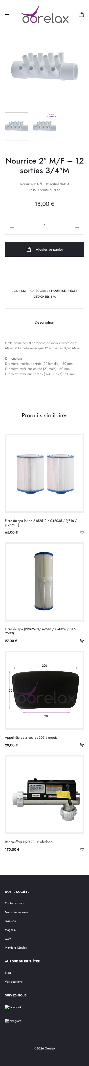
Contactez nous (14, 903)
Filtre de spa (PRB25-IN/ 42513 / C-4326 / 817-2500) (40, 631)
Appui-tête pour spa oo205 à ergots (31, 737)
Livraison (10, 921)
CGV (8, 939)
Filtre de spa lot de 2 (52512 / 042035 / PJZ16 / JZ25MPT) (41, 522)
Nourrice (58, 291)
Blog (8, 973)
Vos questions (13, 981)
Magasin (10, 930)
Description (44, 322)
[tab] (44, 322)
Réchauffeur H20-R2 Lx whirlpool (29, 841)
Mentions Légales (16, 947)
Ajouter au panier (49, 249)
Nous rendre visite (16, 912)
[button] (80, 532)
